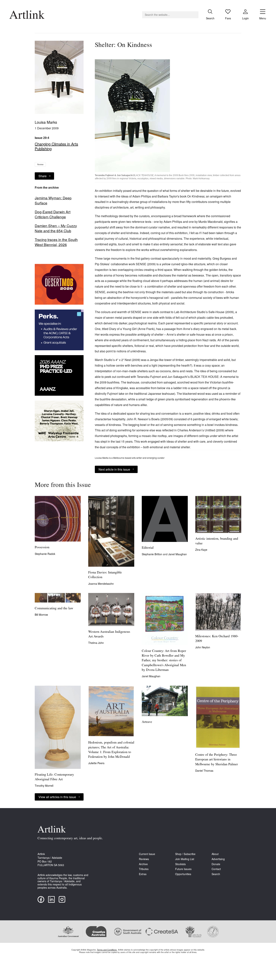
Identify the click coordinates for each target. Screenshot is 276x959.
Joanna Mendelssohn (101, 583)
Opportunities (183, 874)
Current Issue (147, 854)
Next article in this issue (114, 469)
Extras (142, 874)
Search (216, 874)
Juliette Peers (96, 763)
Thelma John (96, 643)
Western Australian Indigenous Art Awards (109, 634)
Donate (216, 864)
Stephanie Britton (152, 554)
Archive (143, 864)
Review (40, 164)
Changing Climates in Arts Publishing (56, 146)
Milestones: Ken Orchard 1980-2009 (216, 639)
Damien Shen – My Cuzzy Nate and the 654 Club (56, 228)
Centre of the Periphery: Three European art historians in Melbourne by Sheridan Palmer (216, 759)
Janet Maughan (177, 554)
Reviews (144, 859)
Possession (42, 547)
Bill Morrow (41, 614)
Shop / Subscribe (185, 854)
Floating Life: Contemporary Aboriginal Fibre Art (54, 777)
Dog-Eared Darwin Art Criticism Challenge (52, 214)
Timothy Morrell (44, 785)
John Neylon (202, 647)
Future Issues (183, 869)
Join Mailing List (184, 859)
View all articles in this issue (57, 797)
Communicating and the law (54, 608)
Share (42, 176)
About (215, 854)
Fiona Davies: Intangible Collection (105, 575)
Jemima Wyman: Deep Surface (53, 200)
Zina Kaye (201, 549)
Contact (216, 869)
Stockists (180, 864)
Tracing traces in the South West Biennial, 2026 (56, 242)
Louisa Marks (46, 122)
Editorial (148, 548)
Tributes (144, 869)
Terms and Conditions (107, 949)
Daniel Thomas (204, 770)
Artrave (147, 722)
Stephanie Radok (45, 554)
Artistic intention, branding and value (216, 541)
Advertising (218, 859)
